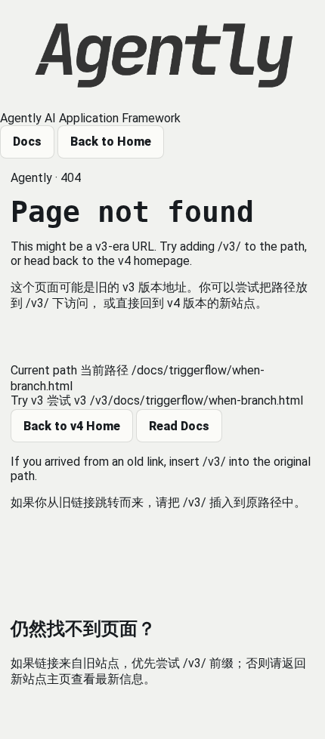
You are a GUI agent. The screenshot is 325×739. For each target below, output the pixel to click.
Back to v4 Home (71, 426)
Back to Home (110, 141)
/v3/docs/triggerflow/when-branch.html (196, 400)
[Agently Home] (162, 55)
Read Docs (179, 426)
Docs (27, 141)
